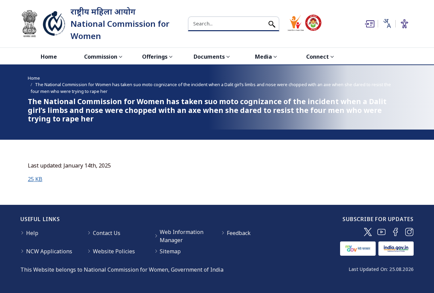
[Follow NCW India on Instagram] (409, 232)
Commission (100, 56)
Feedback (239, 233)
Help (32, 233)
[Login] (369, 24)
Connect (317, 56)
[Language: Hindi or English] (386, 23)
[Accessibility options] (404, 24)
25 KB (35, 179)
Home (49, 56)
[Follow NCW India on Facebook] (395, 232)
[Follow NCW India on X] (368, 232)
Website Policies (114, 251)
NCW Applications (49, 251)
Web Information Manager (181, 236)
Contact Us (106, 233)
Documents (209, 56)
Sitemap (170, 251)
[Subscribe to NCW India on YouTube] (381, 232)
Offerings (154, 56)
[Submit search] (272, 24)
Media (263, 56)
